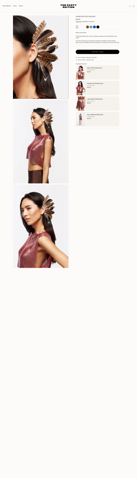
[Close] (134, 455)
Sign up (121, 468)
